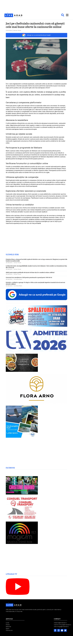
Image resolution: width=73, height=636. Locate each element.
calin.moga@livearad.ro (61, 626)
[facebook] (55, 630)
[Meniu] (67, 15)
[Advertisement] (36, 6)
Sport (7, 628)
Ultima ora (9, 630)
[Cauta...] (62, 15)
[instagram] (58, 630)
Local (7, 622)
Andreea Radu (18, 279)
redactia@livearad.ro (60, 622)
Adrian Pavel (17, 262)
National (8, 626)
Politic (8, 624)
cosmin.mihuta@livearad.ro (62, 624)
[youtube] (62, 630)
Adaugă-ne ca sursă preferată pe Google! (39, 35)
